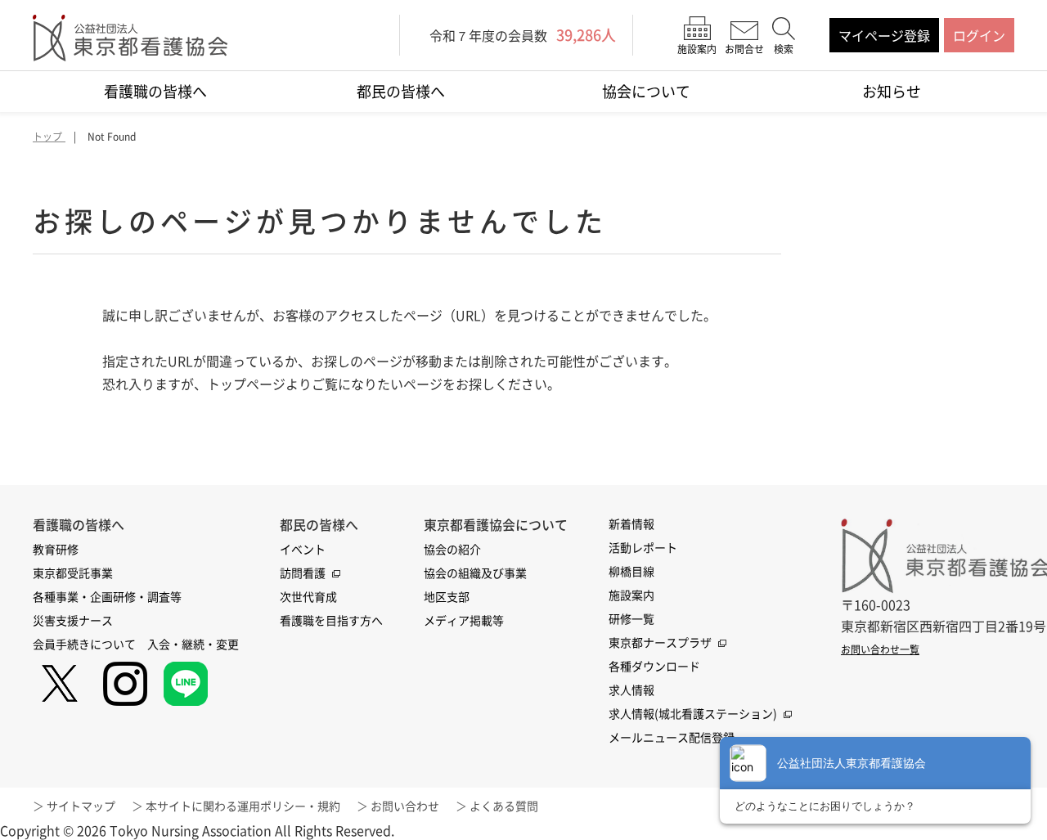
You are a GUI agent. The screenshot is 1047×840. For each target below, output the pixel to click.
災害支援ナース (73, 620)
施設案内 (631, 594)
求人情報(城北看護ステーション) (693, 713)
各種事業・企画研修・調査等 (107, 596)
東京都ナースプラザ (660, 642)
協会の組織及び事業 (475, 572)
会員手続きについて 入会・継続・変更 (136, 644)
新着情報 (631, 523)
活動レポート (643, 547)
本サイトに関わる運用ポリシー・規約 (243, 805)
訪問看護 (303, 572)
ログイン (979, 35)
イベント (303, 549)
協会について (646, 91)
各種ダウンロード (654, 666)
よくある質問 (504, 805)
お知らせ (891, 91)
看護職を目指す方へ (331, 620)
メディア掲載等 (464, 620)
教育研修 (56, 549)
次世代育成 (308, 596)
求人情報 (631, 689)
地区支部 (447, 596)
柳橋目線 (631, 571)
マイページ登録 (884, 35)
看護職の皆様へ (155, 91)
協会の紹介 (452, 549)
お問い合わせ (405, 805)
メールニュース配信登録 (672, 737)
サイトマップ (81, 805)
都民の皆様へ (401, 91)
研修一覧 (631, 618)
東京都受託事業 (73, 572)
